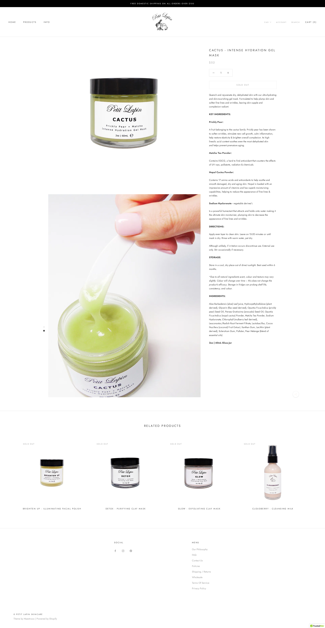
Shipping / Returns (201, 571)
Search (295, 22)
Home (12, 22)
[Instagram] (123, 551)
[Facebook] (115, 551)
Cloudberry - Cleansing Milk (273, 508)
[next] (314, 473)
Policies (196, 566)
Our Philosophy (200, 549)
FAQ (194, 555)
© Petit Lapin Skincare (28, 614)
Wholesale (197, 577)
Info (47, 22)
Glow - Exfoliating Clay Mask (199, 508)
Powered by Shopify (47, 618)
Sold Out (242, 84)
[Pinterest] (131, 551)
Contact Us (197, 560)
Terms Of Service (200, 583)
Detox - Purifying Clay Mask (126, 508)
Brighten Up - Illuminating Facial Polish (52, 508)
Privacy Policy (199, 588)
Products (30, 22)
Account (281, 22)
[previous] (10, 473)
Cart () (311, 22)
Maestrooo (29, 618)
